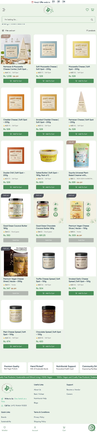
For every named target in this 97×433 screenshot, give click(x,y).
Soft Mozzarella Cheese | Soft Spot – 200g (46, 67)
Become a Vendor (73, 389)
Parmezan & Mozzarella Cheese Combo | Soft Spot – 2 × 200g (15, 69)
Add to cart (17, 81)
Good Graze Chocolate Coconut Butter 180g (45, 227)
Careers (69, 394)
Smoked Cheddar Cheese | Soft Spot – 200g (47, 121)
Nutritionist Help (40, 398)
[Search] (92, 20)
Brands (3, 417)
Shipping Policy (40, 421)
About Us (37, 389)
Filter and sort (10, 30)
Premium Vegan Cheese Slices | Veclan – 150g (79, 227)
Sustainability (6, 421)
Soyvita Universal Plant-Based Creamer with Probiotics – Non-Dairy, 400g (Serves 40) (81, 176)
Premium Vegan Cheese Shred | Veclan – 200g (13, 280)
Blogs (36, 402)
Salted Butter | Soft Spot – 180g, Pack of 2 (47, 174)
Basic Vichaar (39, 394)
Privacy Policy (39, 417)
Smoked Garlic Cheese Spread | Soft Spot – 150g (79, 280)
